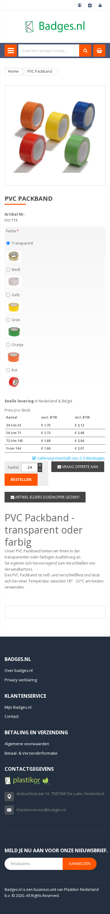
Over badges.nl (19, 670)
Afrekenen (90, 5)
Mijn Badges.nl (18, 707)
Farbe (11, 231)
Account (79, 5)
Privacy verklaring (21, 680)
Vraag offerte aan (79, 466)
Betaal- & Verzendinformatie (31, 753)
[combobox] (48, 50)
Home (13, 71)
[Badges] (55, 20)
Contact (12, 716)
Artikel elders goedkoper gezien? (46, 497)
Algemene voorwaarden (27, 743)
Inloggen (100, 5)
